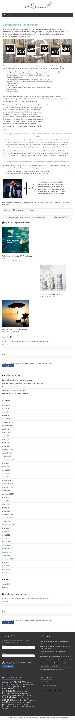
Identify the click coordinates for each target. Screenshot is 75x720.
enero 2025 (6, 446)
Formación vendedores (19, 693)
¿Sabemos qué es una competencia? (14, 390)
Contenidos (6, 584)
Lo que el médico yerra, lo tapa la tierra (15, 394)
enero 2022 (6, 545)
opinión (5, 702)
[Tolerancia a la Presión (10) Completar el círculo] (15, 228)
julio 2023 (5, 497)
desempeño (32, 689)
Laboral (20, 698)
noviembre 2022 (7, 518)
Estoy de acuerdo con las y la (28, 363)
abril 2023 (5, 501)
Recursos (26, 704)
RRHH (26, 706)
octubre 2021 (6, 555)
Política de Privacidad (44, 363)
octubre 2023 (6, 490)
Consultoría (18, 689)
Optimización (12, 702)
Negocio (32, 700)
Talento (4, 708)
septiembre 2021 (8, 559)
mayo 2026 (6, 405)
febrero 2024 (6, 480)
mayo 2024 (6, 470)
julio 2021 (5, 562)
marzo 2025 (6, 439)
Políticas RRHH (6, 704)
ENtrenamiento (19, 691)
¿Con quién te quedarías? (47, 669)
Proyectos (14, 704)
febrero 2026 (6, 415)
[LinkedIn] (41, 691)
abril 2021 (5, 572)
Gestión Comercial (7, 695)
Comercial (5, 684)
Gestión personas (27, 695)
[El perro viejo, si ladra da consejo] (15, 301)
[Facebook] (50, 691)
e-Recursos (39, 203)
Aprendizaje (17, 203)
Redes (22, 706)
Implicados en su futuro (61, 217)
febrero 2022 (6, 542)
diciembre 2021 (7, 548)
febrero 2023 (6, 507)
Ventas (7, 708)
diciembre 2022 (7, 514)
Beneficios (29, 682)
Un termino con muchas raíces (51, 294)
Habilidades (9, 697)
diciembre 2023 (7, 484)
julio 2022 (5, 528)
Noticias (31, 210)
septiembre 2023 (8, 494)
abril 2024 (5, 473)
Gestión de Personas (17, 695)
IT (17, 698)
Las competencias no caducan (49, 663)
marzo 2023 (6, 504)
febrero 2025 (6, 443)
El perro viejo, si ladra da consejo (14, 329)
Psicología (20, 704)
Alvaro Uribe (6, 332)
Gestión (28, 693)
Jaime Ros (8, 210)
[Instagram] (45, 691)
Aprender (9, 682)
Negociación (24, 700)
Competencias (28, 203)
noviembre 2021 (7, 552)
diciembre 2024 (7, 449)
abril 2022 (5, 538)
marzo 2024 (6, 477)
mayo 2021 (6, 569)
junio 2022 (5, 531)
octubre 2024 (6, 456)
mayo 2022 (6, 535)
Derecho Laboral (25, 689)
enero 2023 (6, 511)
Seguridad (31, 706)
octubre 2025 (6, 429)
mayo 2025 (6, 432)
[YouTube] (59, 691)
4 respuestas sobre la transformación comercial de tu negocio (26, 217)
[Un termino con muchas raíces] (53, 266)
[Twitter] (55, 691)
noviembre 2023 (7, 487)
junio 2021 (5, 566)
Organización (19, 702)
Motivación (16, 700)
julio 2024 (5, 463)
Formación (48, 203)
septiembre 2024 (8, 460)
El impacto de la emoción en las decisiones (16, 387)
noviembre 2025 (7, 425)
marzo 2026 (6, 412)
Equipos (26, 691)
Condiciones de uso (27, 363)
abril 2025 (5, 436)
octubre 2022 (6, 521)
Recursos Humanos (11, 706)
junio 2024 (5, 466)
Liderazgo (25, 698)
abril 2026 (5, 408)
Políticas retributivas (28, 702)
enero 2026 (6, 419)
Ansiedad (4, 682)
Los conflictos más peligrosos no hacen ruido (17, 380)
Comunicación (8, 688)
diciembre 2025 (7, 422)
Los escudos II (44, 666)
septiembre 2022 (8, 525)
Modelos (57, 203)
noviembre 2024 (7, 453)
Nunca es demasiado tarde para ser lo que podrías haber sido (22, 383)
